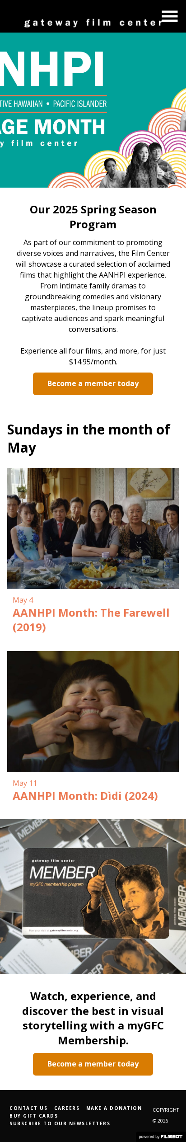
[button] (169, 16)
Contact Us (28, 1108)
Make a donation (114, 1108)
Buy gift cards (33, 1116)
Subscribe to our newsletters (59, 1123)
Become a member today (93, 383)
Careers (67, 1108)
